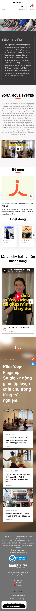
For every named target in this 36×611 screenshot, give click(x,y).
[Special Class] (18, 459)
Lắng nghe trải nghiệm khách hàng (18, 258)
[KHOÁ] (27, 232)
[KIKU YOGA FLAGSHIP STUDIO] (5, 330)
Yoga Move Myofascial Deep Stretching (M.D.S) (17, 204)
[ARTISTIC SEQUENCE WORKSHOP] (9, 232)
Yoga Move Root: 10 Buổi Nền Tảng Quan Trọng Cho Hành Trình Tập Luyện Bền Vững (17, 440)
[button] (31, 196)
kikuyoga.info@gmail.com (20, 552)
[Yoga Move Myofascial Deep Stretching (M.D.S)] (18, 188)
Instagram (19, 583)
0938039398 (21, 550)
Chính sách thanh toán (18, 595)
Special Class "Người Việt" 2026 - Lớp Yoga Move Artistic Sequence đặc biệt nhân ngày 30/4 (18, 478)
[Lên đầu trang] (32, 606)
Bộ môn (18, 169)
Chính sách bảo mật (18, 599)
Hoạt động (18, 219)
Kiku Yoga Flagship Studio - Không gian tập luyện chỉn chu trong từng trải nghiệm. (17, 383)
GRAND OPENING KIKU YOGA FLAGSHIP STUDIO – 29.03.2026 (18, 515)
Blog (18, 347)
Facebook (19, 580)
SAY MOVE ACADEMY (14, 606)
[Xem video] (18, 149)
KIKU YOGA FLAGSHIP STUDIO (18, 328)
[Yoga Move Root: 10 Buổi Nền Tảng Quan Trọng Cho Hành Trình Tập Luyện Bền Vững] (18, 420)
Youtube (19, 585)
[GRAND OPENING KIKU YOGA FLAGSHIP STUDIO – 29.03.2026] (18, 498)
